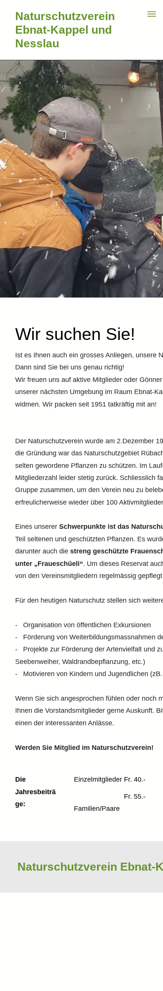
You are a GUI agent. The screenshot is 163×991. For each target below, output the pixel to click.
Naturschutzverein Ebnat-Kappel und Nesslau (65, 30)
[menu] (151, 14)
